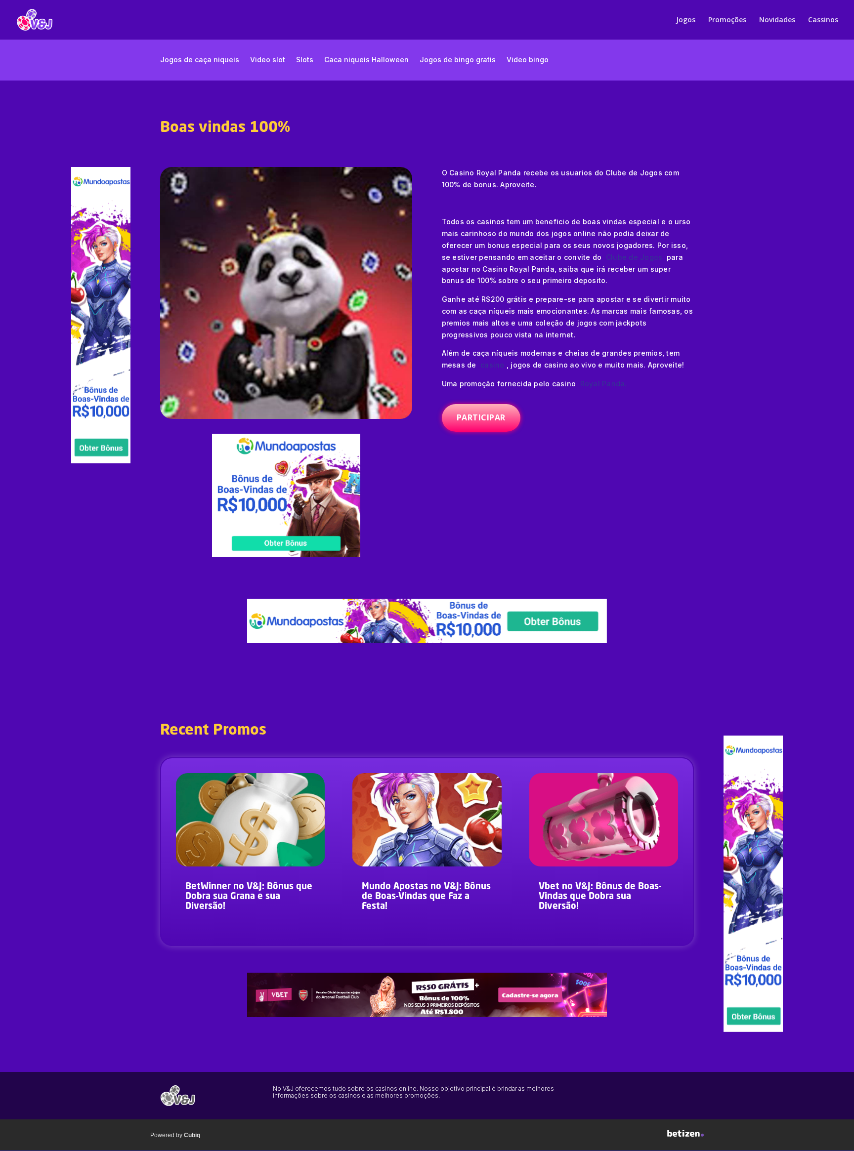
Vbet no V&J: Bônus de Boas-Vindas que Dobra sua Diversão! (600, 896)
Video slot (267, 60)
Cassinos (823, 20)
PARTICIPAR (481, 417)
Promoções (727, 20)
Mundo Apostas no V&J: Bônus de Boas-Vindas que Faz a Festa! (426, 896)
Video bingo (528, 60)
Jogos (685, 20)
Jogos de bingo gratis (458, 60)
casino (492, 365)
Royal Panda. (603, 383)
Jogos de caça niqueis (199, 60)
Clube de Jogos (634, 257)
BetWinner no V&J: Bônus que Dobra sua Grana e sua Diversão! (248, 896)
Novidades (777, 20)
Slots (304, 60)
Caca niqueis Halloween (366, 60)
